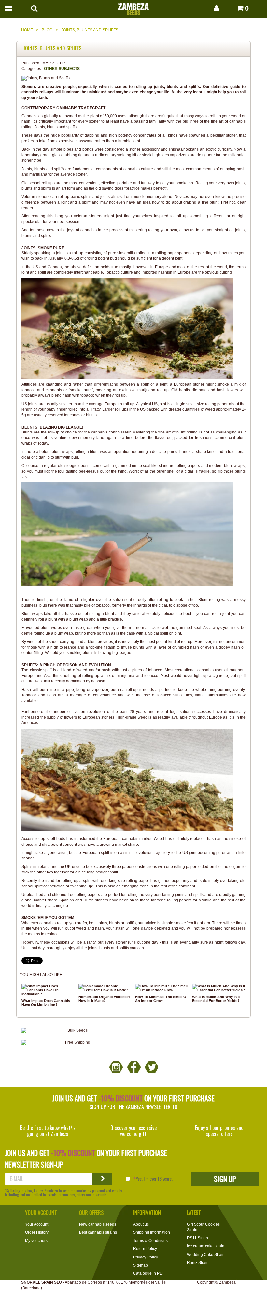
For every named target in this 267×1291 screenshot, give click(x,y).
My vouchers (36, 1240)
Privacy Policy (145, 1257)
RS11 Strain (197, 1238)
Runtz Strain (198, 1262)
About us (141, 1224)
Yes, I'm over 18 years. (154, 1178)
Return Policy (145, 1248)
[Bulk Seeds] (75, 1030)
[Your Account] (209, 8)
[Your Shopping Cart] (232, 8)
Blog (47, 30)
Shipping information (151, 1232)
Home (27, 30)
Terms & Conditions (150, 1240)
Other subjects (62, 68)
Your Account (36, 1224)
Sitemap (140, 1265)
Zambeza (227, 1282)
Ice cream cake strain (205, 1246)
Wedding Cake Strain (206, 1254)
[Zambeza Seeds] (133, 7)
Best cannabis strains (98, 1232)
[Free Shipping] (75, 1042)
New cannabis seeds (97, 1224)
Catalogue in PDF (149, 1273)
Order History (37, 1232)
